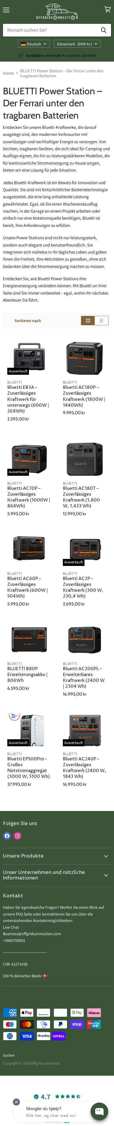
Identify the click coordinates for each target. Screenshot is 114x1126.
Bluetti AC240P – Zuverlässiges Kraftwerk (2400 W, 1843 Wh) (84, 768)
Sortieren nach (28, 320)
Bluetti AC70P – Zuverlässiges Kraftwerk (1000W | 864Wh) (28, 497)
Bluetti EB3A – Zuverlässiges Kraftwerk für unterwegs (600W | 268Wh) (28, 399)
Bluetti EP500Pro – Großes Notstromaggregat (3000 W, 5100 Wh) (28, 768)
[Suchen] (103, 30)
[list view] (101, 320)
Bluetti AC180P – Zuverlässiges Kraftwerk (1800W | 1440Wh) (84, 396)
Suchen (9, 1055)
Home (8, 73)
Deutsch (34, 44)
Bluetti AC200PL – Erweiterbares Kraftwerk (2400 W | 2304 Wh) (84, 677)
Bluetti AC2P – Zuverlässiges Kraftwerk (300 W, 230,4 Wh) (83, 587)
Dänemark (74, 44)
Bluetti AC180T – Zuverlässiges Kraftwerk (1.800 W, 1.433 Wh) (81, 497)
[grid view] (88, 320)
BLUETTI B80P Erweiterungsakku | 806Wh (27, 675)
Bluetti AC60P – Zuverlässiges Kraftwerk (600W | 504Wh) (27, 587)
